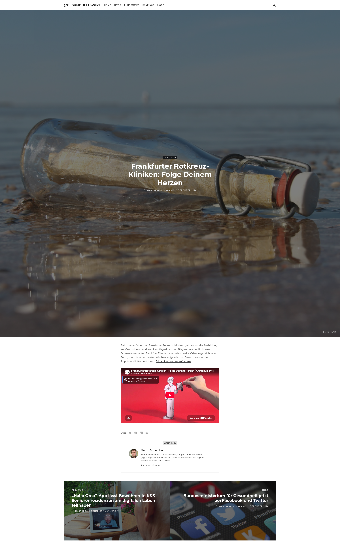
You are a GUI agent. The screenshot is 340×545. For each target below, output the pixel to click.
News (117, 5)
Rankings (148, 5)
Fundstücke (131, 5)
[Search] (274, 5)
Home (107, 5)
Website (158, 465)
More (160, 5)
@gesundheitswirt (82, 5)
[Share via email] (147, 433)
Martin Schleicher (159, 190)
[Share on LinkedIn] (141, 433)
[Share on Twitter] (130, 433)
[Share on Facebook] (136, 433)
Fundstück (170, 158)
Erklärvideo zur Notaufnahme (173, 361)
